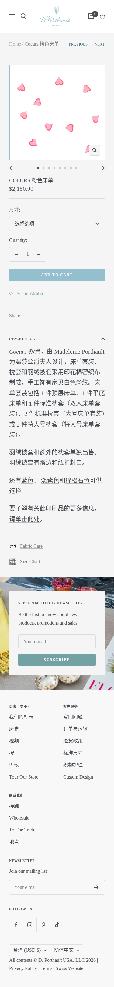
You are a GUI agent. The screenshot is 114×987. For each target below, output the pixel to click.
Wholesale (19, 818)
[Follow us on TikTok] (57, 925)
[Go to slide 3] (49, 168)
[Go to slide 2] (43, 168)
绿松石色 (77, 480)
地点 (14, 842)
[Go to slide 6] (65, 168)
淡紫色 (50, 480)
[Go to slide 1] (38, 168)
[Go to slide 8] (76, 168)
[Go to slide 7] (71, 168)
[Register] (96, 887)
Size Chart (30, 561)
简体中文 (64, 950)
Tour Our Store (23, 777)
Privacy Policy (23, 968)
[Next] (102, 168)
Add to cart (57, 274)
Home (15, 43)
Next (100, 44)
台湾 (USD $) (27, 950)
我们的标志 (21, 716)
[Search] (23, 16)
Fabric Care (31, 546)
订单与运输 (75, 729)
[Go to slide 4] (54, 168)
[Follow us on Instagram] (29, 925)
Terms (46, 968)
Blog (14, 764)
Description (22, 339)
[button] (26, 293)
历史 (14, 729)
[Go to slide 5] (60, 168)
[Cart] (91, 16)
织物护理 (73, 764)
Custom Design (78, 777)
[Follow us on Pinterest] (43, 925)
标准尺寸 (73, 753)
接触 (14, 806)
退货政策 (73, 740)
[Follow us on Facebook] (16, 925)
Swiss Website (69, 968)
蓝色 (27, 480)
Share (14, 315)
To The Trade (22, 829)
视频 (14, 740)
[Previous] (11, 168)
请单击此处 (24, 519)
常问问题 (73, 716)
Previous (78, 44)
